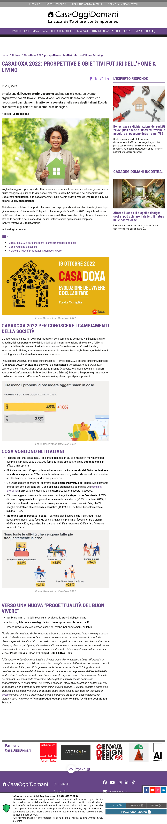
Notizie (16, 55)
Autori (60, 791)
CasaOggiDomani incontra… (138, 172)
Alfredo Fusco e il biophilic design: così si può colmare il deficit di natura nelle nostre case (139, 216)
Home (5, 55)
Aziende (116, 31)
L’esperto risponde (130, 78)
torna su (82, 770)
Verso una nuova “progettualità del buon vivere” (36, 250)
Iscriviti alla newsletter (123, 4)
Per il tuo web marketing (87, 4)
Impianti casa (40, 31)
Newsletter (143, 31)
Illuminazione (81, 31)
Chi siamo (62, 784)
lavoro (5, 694)
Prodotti (128, 31)
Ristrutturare (21, 31)
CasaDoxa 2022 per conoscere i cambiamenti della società (42, 242)
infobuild (34, 4)
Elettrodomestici (60, 31)
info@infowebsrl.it (118, 791)
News (106, 31)
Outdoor (96, 31)
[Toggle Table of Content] (5, 236)
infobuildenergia (56, 4)
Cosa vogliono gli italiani (23, 246)
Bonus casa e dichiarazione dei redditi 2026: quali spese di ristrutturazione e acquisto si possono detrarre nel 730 (139, 130)
